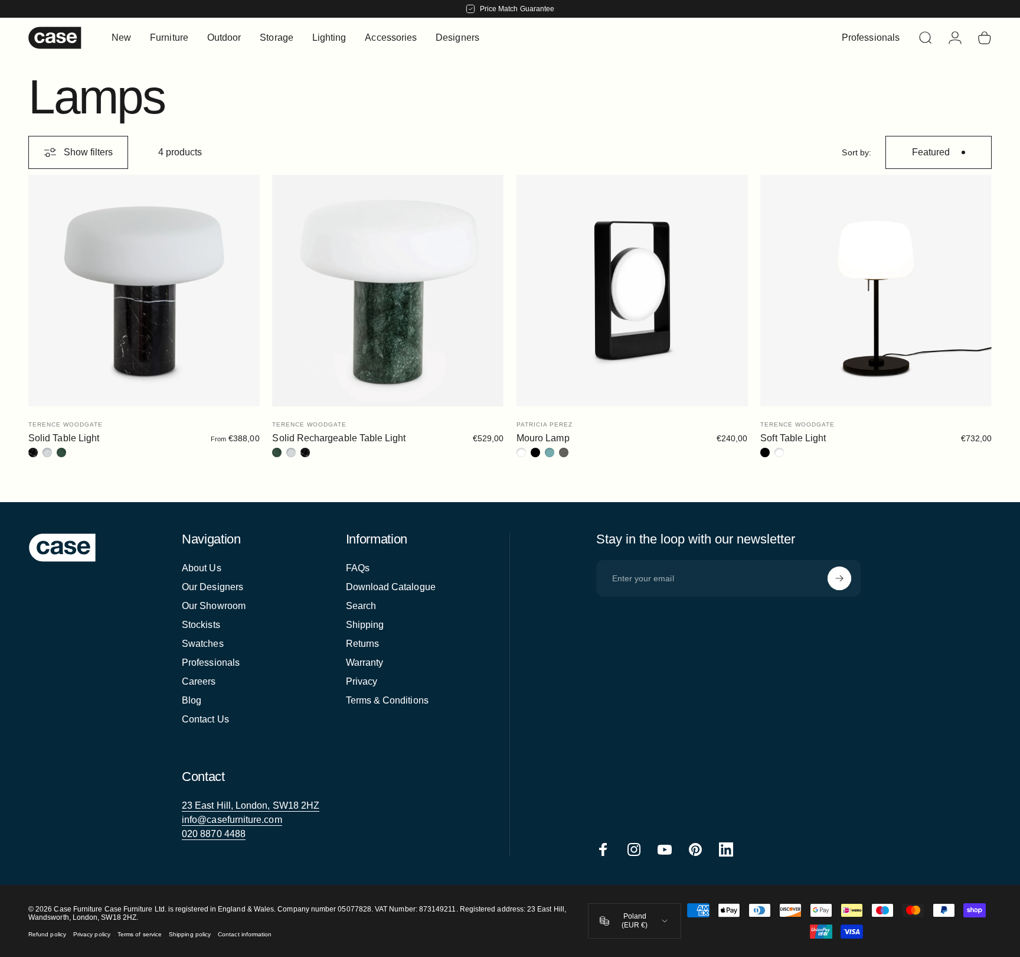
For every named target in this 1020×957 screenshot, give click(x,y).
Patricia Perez (544, 424)
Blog (191, 700)
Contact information (245, 934)
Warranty (365, 662)
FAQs (358, 568)
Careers (199, 681)
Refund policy (47, 934)
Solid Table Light (63, 438)
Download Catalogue (391, 587)
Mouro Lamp (543, 438)
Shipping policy (190, 934)
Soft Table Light (793, 438)
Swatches (203, 644)
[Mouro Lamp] (632, 290)
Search (361, 606)
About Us (201, 568)
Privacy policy (91, 934)
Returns (363, 644)
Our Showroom (214, 606)
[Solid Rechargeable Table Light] (388, 290)
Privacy (362, 681)
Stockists (201, 625)
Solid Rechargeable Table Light (339, 438)
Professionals (211, 662)
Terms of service (139, 934)
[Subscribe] (839, 578)
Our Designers (212, 587)
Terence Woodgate (65, 424)
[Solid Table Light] (144, 290)
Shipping (365, 625)
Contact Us (205, 719)
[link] (250, 806)
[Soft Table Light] (876, 290)
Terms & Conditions (387, 700)
